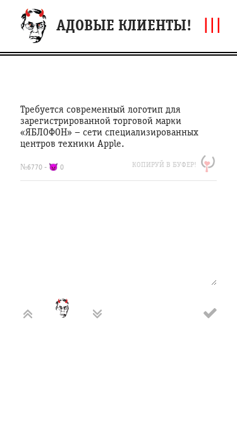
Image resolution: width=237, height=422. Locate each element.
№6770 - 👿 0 (42, 167)
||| (212, 24)
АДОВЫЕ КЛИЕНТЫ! (123, 25)
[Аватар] (72, 313)
